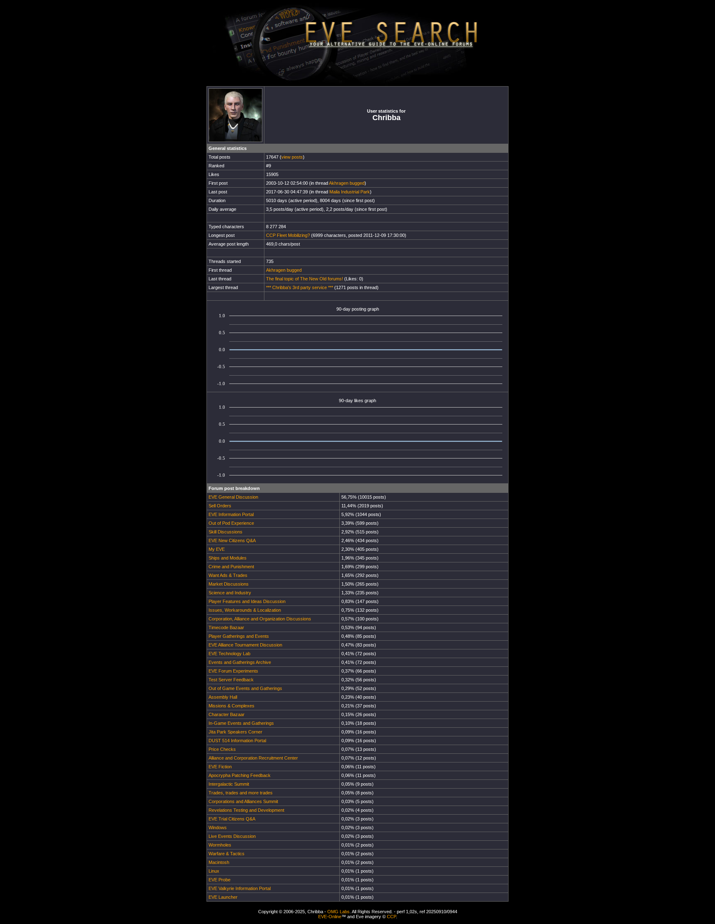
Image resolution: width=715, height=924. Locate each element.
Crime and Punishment (231, 566)
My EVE (217, 549)
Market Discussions (229, 583)
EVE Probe (219, 879)
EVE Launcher (223, 897)
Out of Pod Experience (231, 523)
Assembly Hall (223, 697)
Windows (218, 827)
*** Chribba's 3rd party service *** (299, 287)
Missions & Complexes (231, 705)
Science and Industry (230, 592)
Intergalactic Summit (229, 784)
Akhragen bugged (347, 183)
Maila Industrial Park (349, 191)
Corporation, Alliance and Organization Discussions (260, 618)
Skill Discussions (225, 531)
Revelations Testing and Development (246, 810)
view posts (292, 156)
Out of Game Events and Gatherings (245, 688)
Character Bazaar (227, 714)
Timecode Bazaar (226, 627)
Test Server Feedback (231, 679)
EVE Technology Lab (229, 653)
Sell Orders (220, 505)
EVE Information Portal (231, 514)
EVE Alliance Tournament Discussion (245, 644)
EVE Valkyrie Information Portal (240, 888)
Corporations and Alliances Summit (243, 801)
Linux (214, 871)
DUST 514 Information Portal (237, 740)
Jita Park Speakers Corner (235, 731)
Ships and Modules (228, 557)
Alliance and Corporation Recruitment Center (253, 757)
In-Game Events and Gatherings (241, 723)
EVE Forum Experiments (233, 670)
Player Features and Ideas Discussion (247, 601)
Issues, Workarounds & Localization (245, 610)
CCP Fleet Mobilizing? (288, 235)
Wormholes (220, 844)
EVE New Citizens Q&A (232, 540)
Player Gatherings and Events (239, 636)
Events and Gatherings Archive (240, 662)
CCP (391, 916)
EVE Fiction (220, 766)
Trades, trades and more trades (241, 792)
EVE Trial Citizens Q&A (232, 818)
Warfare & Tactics (227, 853)
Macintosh (219, 862)
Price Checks (222, 749)
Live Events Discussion (232, 836)
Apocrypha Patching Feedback (240, 775)
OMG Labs (338, 911)
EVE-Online (329, 916)
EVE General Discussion (233, 497)
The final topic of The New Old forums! (304, 278)
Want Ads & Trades (228, 575)
